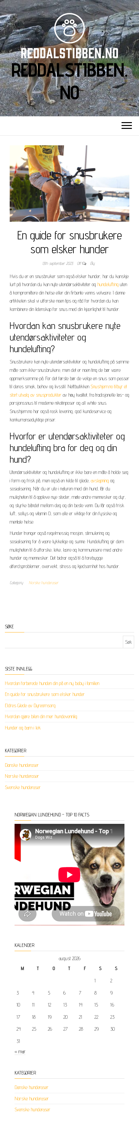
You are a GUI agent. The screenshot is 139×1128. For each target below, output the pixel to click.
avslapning (100, 480)
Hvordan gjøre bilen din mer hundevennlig (41, 716)
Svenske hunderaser (23, 787)
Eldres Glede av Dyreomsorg (30, 705)
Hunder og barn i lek (23, 728)
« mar (20, 1051)
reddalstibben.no (69, 81)
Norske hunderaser (43, 582)
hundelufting (108, 284)
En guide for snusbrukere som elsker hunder (45, 694)
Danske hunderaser (22, 765)
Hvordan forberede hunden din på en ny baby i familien (52, 683)
